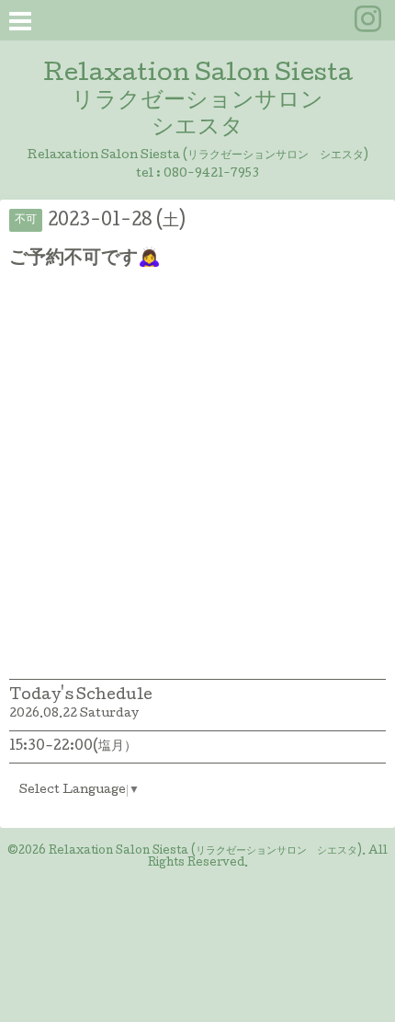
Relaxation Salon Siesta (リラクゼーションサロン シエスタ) (205, 851)
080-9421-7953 (211, 174)
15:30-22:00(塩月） (73, 747)
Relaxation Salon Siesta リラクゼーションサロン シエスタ (198, 102)
